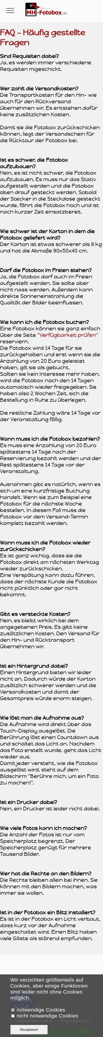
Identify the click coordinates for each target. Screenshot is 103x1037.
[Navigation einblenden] (10, 11)
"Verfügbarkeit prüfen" (67, 335)
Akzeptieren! (29, 1030)
